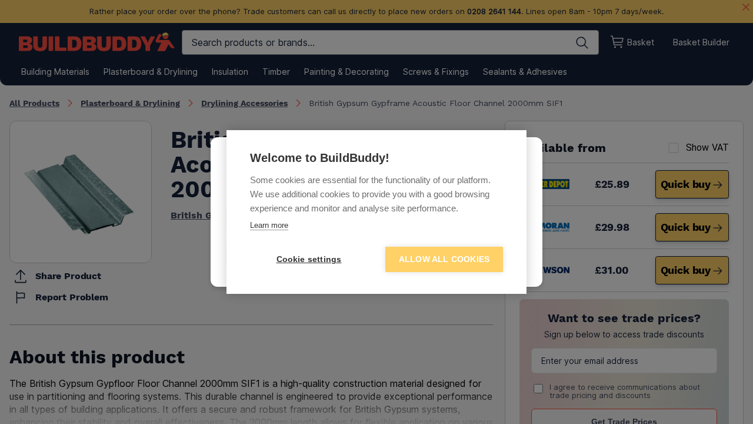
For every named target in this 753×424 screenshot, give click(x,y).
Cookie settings (309, 259)
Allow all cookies (444, 259)
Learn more (269, 225)
